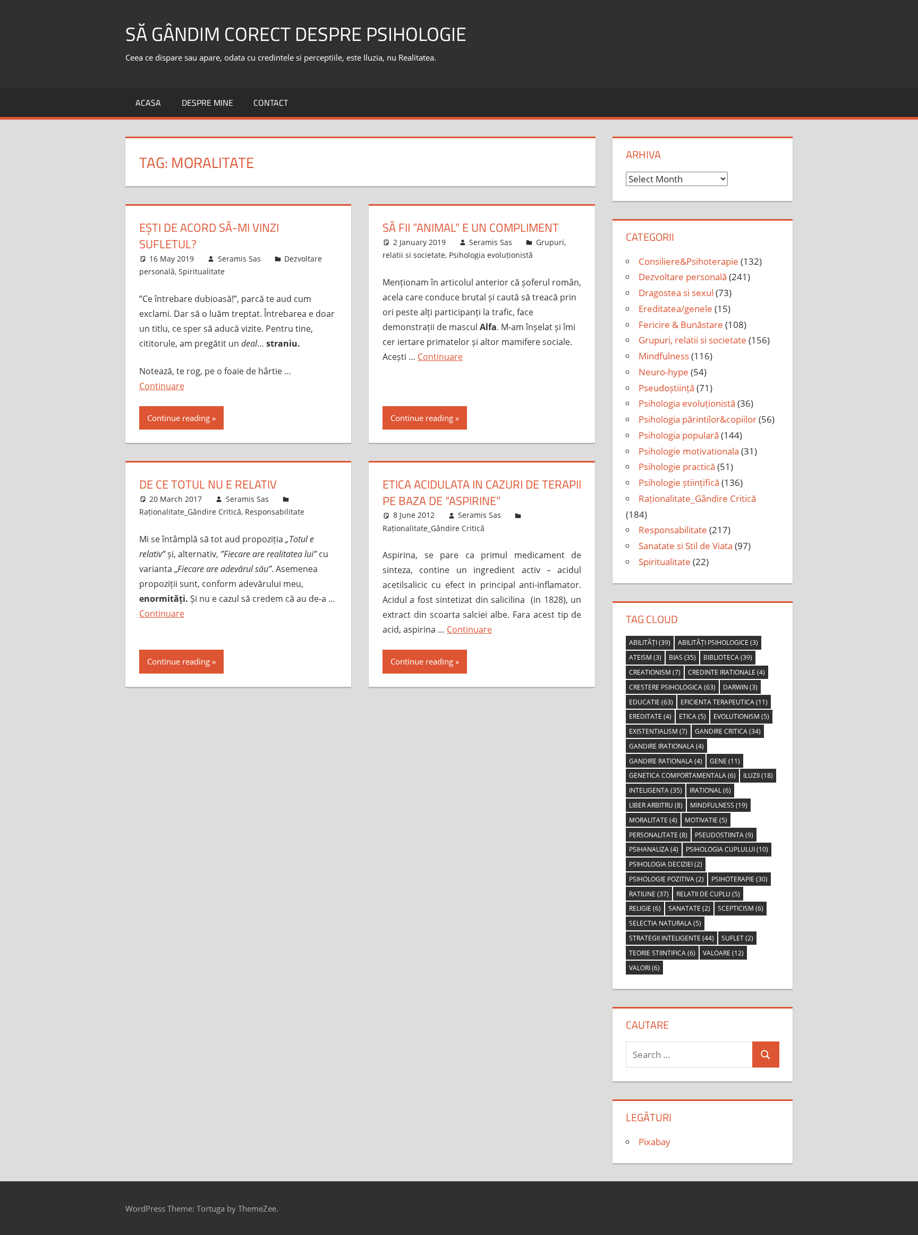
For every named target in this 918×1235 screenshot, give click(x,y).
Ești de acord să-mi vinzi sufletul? (209, 236)
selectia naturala (665, 923)
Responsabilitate (274, 512)
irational (710, 790)
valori (644, 967)
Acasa (148, 102)
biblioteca (727, 657)
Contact (270, 102)
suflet (737, 938)
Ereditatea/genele (675, 309)
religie (645, 908)
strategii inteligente (671, 938)
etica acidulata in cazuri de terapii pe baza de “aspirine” (481, 492)
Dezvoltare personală (683, 277)
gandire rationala (665, 761)
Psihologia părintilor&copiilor (697, 419)
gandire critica (728, 731)
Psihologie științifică (679, 482)
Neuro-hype (663, 372)
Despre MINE (207, 102)
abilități (649, 642)
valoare (723, 952)
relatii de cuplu (708, 893)
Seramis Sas (239, 259)
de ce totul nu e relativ (208, 484)
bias (682, 657)
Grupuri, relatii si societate (692, 340)
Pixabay (654, 1142)
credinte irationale (726, 672)
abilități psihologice (718, 642)
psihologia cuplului (727, 849)
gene (725, 761)
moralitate (653, 820)
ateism (645, 657)
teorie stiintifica (662, 952)
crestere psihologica (672, 687)
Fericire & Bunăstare (681, 324)
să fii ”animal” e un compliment (470, 228)
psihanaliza (653, 849)
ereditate (650, 716)
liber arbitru (656, 805)
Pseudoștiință (666, 388)
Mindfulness (664, 356)
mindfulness (718, 805)
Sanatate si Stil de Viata (686, 546)
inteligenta (655, 790)
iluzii (758, 775)
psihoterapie (739, 879)
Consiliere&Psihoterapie (688, 261)
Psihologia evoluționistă (491, 255)
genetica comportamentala (682, 775)
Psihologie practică (677, 466)
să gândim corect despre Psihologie (295, 33)
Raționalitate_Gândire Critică (190, 512)
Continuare (161, 386)
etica (692, 716)
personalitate (658, 834)
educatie (651, 702)
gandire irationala (666, 746)
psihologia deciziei (665, 864)
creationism (655, 672)
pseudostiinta (724, 834)
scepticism (740, 908)
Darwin (740, 687)
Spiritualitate (201, 271)
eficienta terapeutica (724, 702)
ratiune (649, 893)
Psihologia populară (679, 435)
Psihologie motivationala (689, 451)
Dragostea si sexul (676, 293)
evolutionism (741, 716)
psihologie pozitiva (666, 879)
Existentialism (658, 731)
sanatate (689, 908)
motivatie (706, 820)
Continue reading (178, 418)
